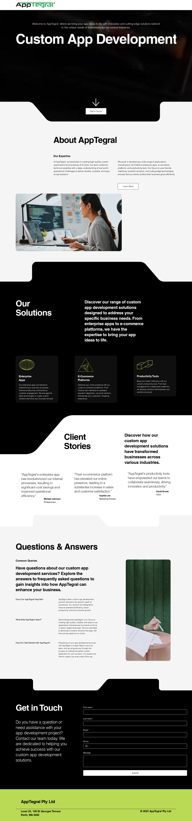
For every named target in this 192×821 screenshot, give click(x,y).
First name (88, 707)
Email (86, 730)
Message (87, 753)
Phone (86, 741)
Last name (88, 719)
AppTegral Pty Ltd (38, 801)
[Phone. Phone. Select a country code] (87, 746)
